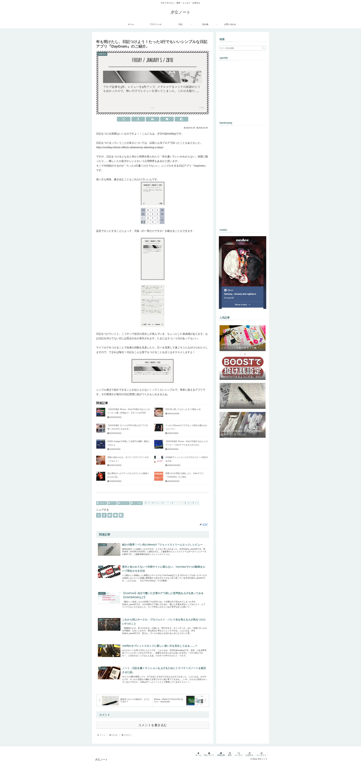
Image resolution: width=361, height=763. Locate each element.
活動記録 (221, 755)
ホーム (198, 755)
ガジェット (124, 503)
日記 (188, 503)
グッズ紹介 (137, 503)
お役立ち (102, 503)
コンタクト (261, 755)
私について (209, 755)
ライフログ (178, 503)
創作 (230, 755)
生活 (196, 503)
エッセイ (239, 755)
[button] (181, 119)
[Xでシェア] (123, 119)
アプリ (113, 503)
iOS (148, 503)
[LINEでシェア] (167, 119)
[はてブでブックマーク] (152, 119)
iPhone (157, 503)
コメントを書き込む (152, 725)
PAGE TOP (350, 738)
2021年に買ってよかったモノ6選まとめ (183, 409)
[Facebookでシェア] (138, 119)
